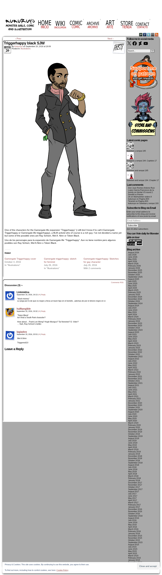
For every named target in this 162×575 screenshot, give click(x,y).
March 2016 (133, 529)
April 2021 (132, 394)
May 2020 (132, 418)
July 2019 (132, 441)
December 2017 (135, 483)
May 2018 (132, 472)
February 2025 (134, 292)
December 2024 (135, 297)
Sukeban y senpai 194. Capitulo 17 (142, 161)
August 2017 (133, 491)
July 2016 (132, 520)
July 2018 (132, 467)
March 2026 (133, 264)
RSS (157, 35)
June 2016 (132, 522)
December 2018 (135, 456)
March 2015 (133, 556)
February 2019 (134, 452)
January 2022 (134, 374)
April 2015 (132, 553)
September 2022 (135, 356)
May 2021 (132, 392)
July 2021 (132, 387)
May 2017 (132, 498)
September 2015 (135, 542)
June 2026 (132, 257)
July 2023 (132, 334)
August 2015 (133, 545)
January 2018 (134, 480)
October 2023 (134, 328)
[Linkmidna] (10, 296)
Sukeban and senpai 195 (137, 170)
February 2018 (134, 478)
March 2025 (133, 290)
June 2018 (132, 469)
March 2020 (133, 423)
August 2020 (133, 412)
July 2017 (132, 494)
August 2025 (133, 279)
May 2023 (132, 339)
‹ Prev (18, 38)
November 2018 (135, 458)
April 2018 (132, 474)
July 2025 (132, 281)
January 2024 (134, 321)
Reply (43, 295)
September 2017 (135, 489)
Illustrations (26, 49)
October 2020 (134, 407)
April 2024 (132, 314)
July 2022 (132, 361)
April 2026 (132, 261)
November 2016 (135, 511)
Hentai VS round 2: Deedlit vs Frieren (140, 193)
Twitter (149, 35)
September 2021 (135, 383)
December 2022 (135, 350)
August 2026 (133, 252)
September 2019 (135, 436)
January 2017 (134, 507)
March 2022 (133, 370)
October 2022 (134, 354)
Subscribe (132, 225)
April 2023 (132, 341)
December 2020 (135, 403)
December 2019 (135, 429)
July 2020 (132, 414)
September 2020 (135, 410)
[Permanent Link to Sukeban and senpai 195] (130, 168)
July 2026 (132, 255)
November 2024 (135, 299)
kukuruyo (18, 46)
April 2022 (132, 368)
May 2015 (132, 551)
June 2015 (132, 549)
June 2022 (132, 363)
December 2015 (135, 536)
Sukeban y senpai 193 (149, 203)
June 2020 (132, 416)
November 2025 (135, 272)
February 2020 (134, 425)
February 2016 (134, 531)
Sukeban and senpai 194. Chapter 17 (143, 180)
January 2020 (134, 427)
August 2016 (133, 518)
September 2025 (135, 277)
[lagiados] (10, 340)
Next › (111, 38)
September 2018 (135, 463)
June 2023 (132, 337)
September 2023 (135, 330)
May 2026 (132, 259)
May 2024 (132, 312)
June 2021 (132, 390)
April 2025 (132, 288)
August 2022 (133, 359)
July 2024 (132, 308)
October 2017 (134, 487)
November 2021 (135, 379)
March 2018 (133, 476)
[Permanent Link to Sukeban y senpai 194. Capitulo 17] (130, 158)
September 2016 (135, 516)
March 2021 (133, 396)
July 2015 (132, 547)
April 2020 (132, 421)
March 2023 (133, 343)
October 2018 (134, 460)
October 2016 (134, 514)
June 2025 (132, 283)
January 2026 (134, 268)
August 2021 (133, 385)
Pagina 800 (144, 199)
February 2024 (134, 319)
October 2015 (134, 540)
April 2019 (132, 447)
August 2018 (133, 465)
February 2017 (134, 505)
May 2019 (132, 445)
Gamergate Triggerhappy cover (20, 258)
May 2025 (132, 286)
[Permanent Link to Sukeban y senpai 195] (130, 149)
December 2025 (135, 270)
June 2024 (132, 310)
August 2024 (133, 306)
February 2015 (134, 558)
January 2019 (134, 454)
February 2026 (134, 266)
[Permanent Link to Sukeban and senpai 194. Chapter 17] (130, 178)
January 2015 (134, 560)
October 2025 (134, 275)
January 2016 (134, 533)
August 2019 (133, 438)
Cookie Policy (62, 570)
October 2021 (134, 381)
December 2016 (135, 509)
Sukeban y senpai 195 (136, 151)
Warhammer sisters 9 (143, 197)
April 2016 (132, 527)
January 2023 (134, 348)
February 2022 (134, 372)
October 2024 (134, 301)
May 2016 (132, 525)
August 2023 (133, 332)
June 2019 (132, 443)
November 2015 (135, 538)
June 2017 (132, 496)
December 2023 (135, 323)
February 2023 (134, 345)
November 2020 (135, 405)
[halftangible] (10, 316)
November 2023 (135, 325)
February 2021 (134, 399)
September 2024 (135, 303)
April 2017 (132, 500)
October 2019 (134, 434)
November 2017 (135, 485)
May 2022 (132, 365)
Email (153, 35)
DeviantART (141, 35)
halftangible (24, 308)
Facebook (145, 35)
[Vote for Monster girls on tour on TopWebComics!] (134, 245)
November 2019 (135, 432)
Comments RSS (117, 282)
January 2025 (134, 295)
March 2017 (133, 503)
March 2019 (133, 449)
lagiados (22, 331)
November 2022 (135, 352)
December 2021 (135, 376)
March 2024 (133, 317)
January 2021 (134, 401)
